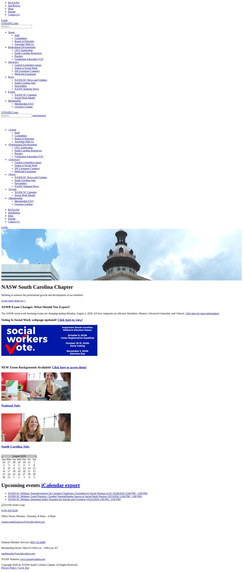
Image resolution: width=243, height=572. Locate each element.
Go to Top (23, 567)
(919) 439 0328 (9, 510)
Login (4, 20)
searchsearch (39, 115)
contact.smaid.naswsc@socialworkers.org (23, 521)
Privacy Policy (9, 567)
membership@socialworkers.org (18, 553)
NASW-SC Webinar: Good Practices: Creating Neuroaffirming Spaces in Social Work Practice (75, 496)
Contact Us (14, 14)
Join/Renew (14, 5)
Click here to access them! (69, 367)
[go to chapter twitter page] (3, 536)
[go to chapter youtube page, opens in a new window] (27, 536)
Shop (10, 8)
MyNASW (14, 2)
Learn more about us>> (13, 300)
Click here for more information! (202, 313)
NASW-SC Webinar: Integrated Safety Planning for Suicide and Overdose (64, 499)
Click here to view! (70, 320)
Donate (12, 11)
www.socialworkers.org (32, 559)
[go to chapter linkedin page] (12, 536)
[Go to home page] (9, 23)
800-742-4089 (37, 542)
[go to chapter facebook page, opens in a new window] (20, 536)
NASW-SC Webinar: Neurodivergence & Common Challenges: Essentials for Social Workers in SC (77, 493)
